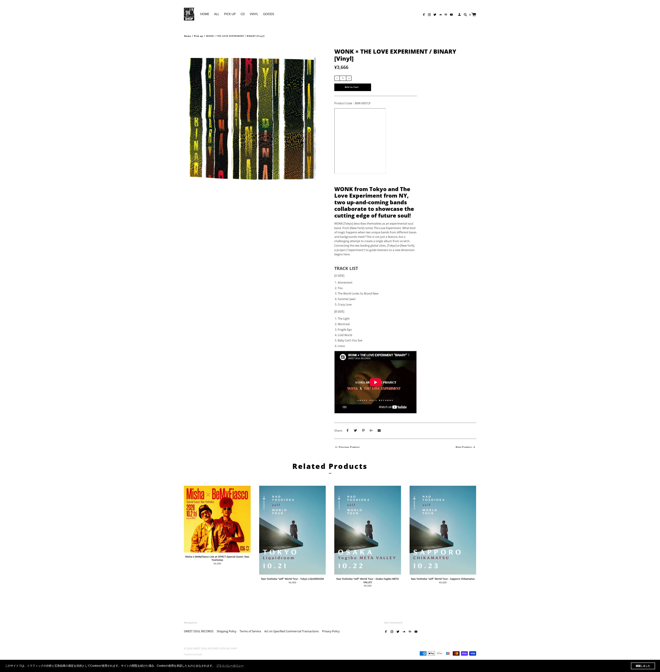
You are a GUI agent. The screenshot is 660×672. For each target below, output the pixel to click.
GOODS (268, 14)
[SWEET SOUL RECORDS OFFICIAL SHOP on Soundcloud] (440, 14)
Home (204, 14)
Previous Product (349, 447)
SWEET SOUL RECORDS (198, 631)
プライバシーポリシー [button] (230, 665)
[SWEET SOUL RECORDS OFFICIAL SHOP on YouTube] (451, 14)
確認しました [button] (643, 665)
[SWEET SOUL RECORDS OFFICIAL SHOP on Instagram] (429, 14)
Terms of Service (250, 631)
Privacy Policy (331, 631)
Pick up (198, 36)
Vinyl (254, 14)
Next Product (464, 447)
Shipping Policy (226, 631)
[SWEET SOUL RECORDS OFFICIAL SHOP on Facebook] (423, 14)
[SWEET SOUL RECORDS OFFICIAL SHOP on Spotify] (445, 14)
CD (243, 14)
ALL (216, 14)
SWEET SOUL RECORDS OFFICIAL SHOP (215, 648)
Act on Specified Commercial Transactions (291, 631)
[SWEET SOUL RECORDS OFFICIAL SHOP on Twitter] (434, 14)
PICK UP (230, 14)
